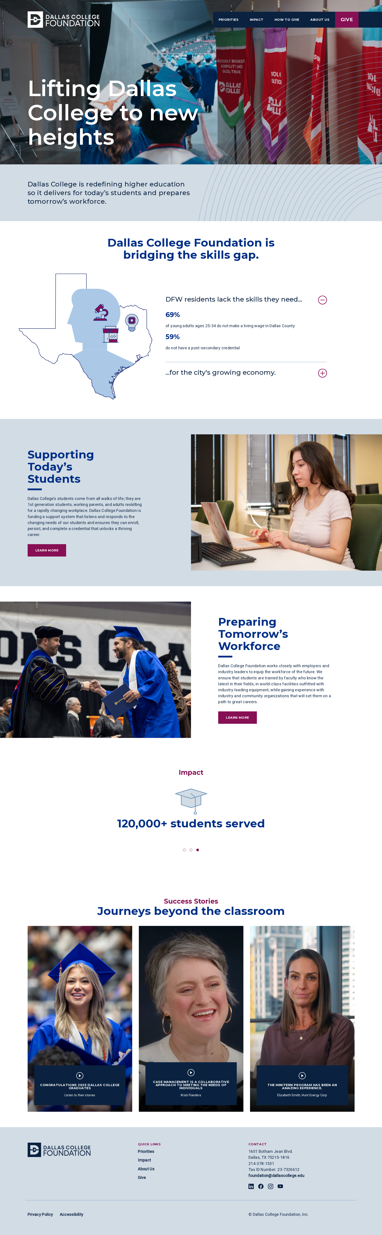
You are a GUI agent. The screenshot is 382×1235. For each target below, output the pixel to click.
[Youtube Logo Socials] (280, 1186)
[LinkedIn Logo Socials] (251, 1186)
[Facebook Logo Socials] (261, 1186)
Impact (144, 1160)
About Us (146, 1169)
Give (347, 19)
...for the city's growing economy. (221, 372)
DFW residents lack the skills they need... (234, 299)
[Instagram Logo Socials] (270, 1186)
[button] (184, 850)
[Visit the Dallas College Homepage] (63, 19)
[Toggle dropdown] (228, 20)
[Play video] (79, 1075)
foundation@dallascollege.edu (276, 1175)
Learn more (47, 550)
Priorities (146, 1151)
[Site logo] (59, 1150)
